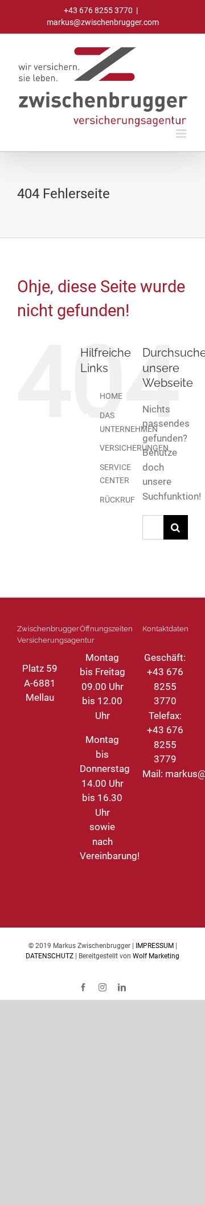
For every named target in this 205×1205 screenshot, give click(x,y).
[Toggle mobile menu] (182, 134)
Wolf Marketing (156, 956)
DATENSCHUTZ (49, 956)
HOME (111, 396)
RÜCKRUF (117, 499)
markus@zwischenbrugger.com (103, 22)
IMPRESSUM (155, 946)
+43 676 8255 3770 (165, 686)
